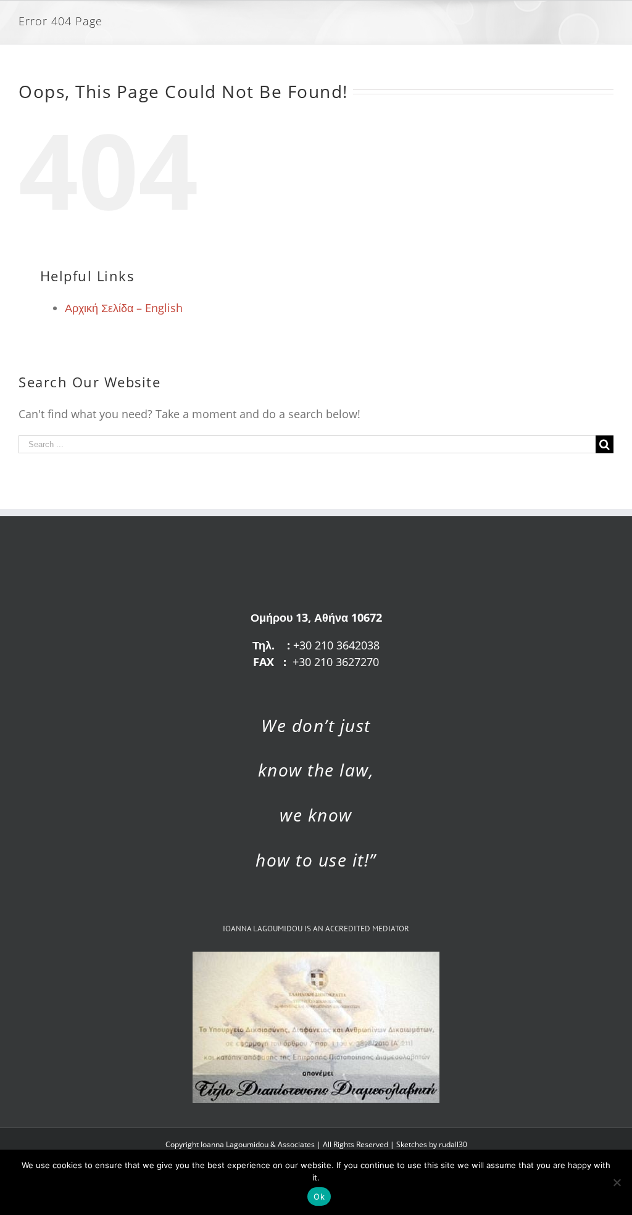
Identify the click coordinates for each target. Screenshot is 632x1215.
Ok (319, 1196)
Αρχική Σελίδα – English (124, 307)
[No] (616, 1182)
